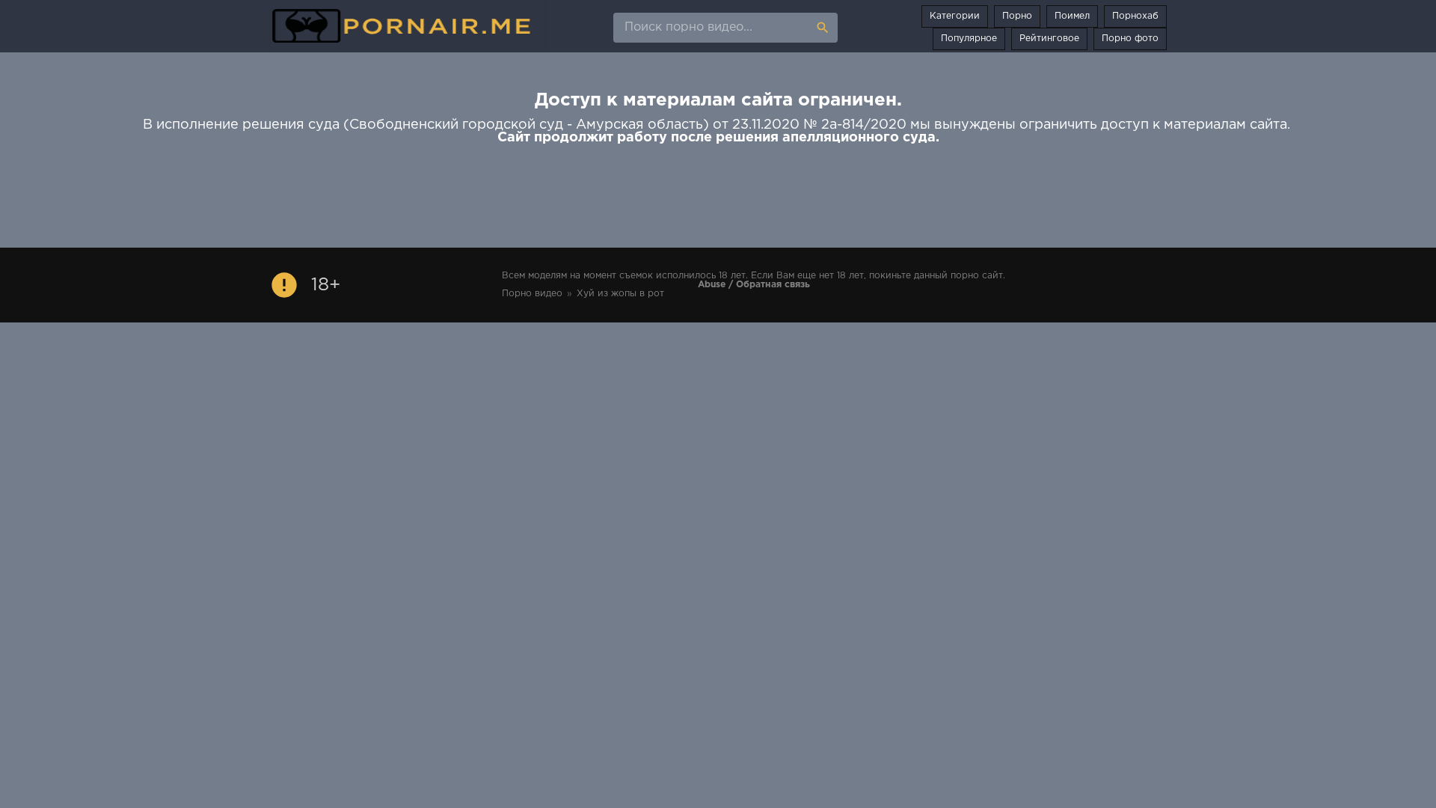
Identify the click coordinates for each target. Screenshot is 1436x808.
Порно (1017, 16)
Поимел (1072, 16)
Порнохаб (1135, 16)
